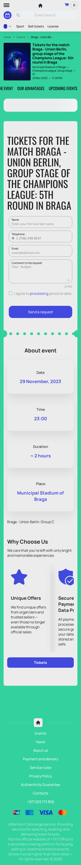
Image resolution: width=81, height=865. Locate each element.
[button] (13, 238)
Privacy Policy (40, 776)
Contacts (40, 793)
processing (39, 293)
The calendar (7, 15)
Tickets (40, 662)
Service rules (40, 767)
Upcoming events (63, 88)
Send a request (40, 311)
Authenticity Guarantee (40, 784)
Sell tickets (36, 26)
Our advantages (30, 88)
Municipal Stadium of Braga (49, 67)
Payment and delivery (40, 758)
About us (40, 750)
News (40, 741)
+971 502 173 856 (40, 801)
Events (40, 733)
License (52, 26)
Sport (20, 26)
